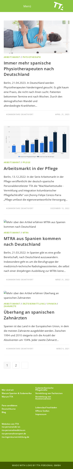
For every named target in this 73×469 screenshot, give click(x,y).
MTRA (26, 232)
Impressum (40, 414)
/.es (18, 426)
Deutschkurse (9, 408)
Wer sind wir (8, 389)
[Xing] (49, 448)
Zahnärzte (10, 306)
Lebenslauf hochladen (46, 407)
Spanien (51, 303)
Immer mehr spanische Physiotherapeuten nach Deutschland (29, 68)
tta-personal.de (9, 426)
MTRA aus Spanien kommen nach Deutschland (32, 241)
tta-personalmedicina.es (13, 430)
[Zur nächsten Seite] (24, 365)
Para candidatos (9, 405)
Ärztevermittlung (34, 303)
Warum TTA (7, 396)
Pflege (27, 162)
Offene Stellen (42, 410)
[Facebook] (24, 448)
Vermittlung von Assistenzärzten (43, 397)
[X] (16, 448)
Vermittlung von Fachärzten (49, 393)
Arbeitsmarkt (12, 57)
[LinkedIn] (41, 448)
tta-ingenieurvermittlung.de (15, 436)
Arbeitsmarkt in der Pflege (31, 168)
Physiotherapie (32, 57)
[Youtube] (57, 448)
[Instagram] (32, 448)
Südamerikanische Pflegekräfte (44, 388)
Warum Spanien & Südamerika (17, 393)
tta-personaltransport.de (14, 433)
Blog (4, 412)
